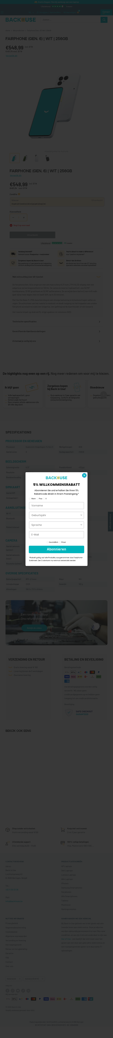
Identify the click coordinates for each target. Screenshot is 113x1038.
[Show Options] (81, 515)
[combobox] (55, 515)
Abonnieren (56, 549)
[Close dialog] (84, 475)
